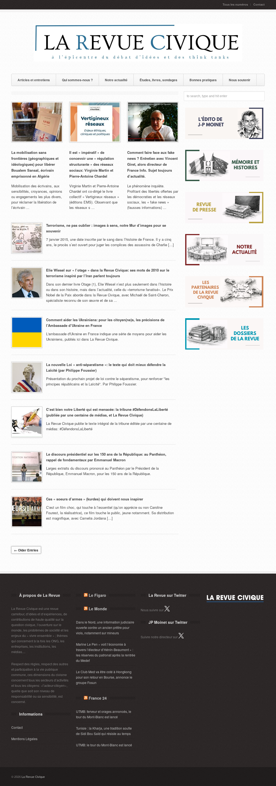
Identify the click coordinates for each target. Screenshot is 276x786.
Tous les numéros (235, 4)
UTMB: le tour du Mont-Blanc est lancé (104, 745)
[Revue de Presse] (224, 221)
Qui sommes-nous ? (77, 79)
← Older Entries (26, 550)
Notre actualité (116, 79)
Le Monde (98, 608)
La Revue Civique (33, 776)
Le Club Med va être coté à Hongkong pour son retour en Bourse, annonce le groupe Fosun (104, 677)
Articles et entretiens (34, 79)
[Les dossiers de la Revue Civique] (224, 348)
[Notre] (224, 264)
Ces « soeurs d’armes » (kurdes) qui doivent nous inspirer (94, 499)
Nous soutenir (239, 79)
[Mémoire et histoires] (224, 179)
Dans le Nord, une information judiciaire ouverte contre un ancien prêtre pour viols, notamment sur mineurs (105, 627)
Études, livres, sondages (158, 79)
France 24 (98, 698)
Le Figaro (97, 595)
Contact (259, 4)
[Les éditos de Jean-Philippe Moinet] (224, 137)
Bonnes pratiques (203, 79)
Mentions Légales (24, 738)
